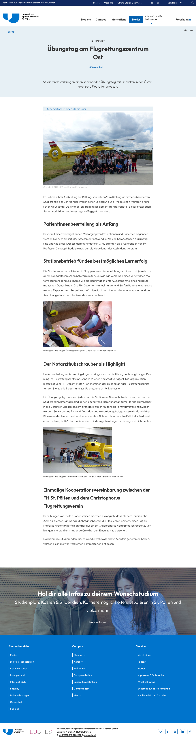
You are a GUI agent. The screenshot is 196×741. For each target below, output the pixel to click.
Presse (96, 2)
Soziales (14, 708)
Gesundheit (16, 702)
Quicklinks (173, 2)
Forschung (182, 19)
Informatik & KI (18, 681)
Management (17, 675)
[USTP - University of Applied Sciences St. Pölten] (21, 16)
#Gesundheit (96, 67)
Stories (136, 19)
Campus (101, 19)
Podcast (142, 661)
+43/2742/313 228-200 (70, 735)
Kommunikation (18, 668)
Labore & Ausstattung (85, 681)
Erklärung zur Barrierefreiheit (154, 688)
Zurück (11, 31)
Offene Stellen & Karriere (129, 2)
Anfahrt (78, 661)
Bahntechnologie (19, 695)
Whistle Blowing (146, 681)
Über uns (108, 2)
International (119, 19)
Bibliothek (79, 668)
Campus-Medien (83, 675)
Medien (14, 654)
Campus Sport (81, 688)
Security (14, 688)
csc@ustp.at (90, 735)
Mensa (77, 695)
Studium (86, 19)
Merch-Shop (144, 654)
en (158, 2)
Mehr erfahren (98, 622)
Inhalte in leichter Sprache (152, 695)
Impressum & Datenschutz (152, 675)
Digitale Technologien (22, 661)
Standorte (79, 654)
